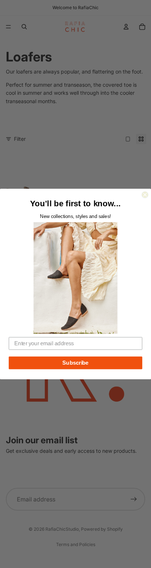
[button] (76, 278)
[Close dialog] (144, 194)
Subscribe (75, 363)
